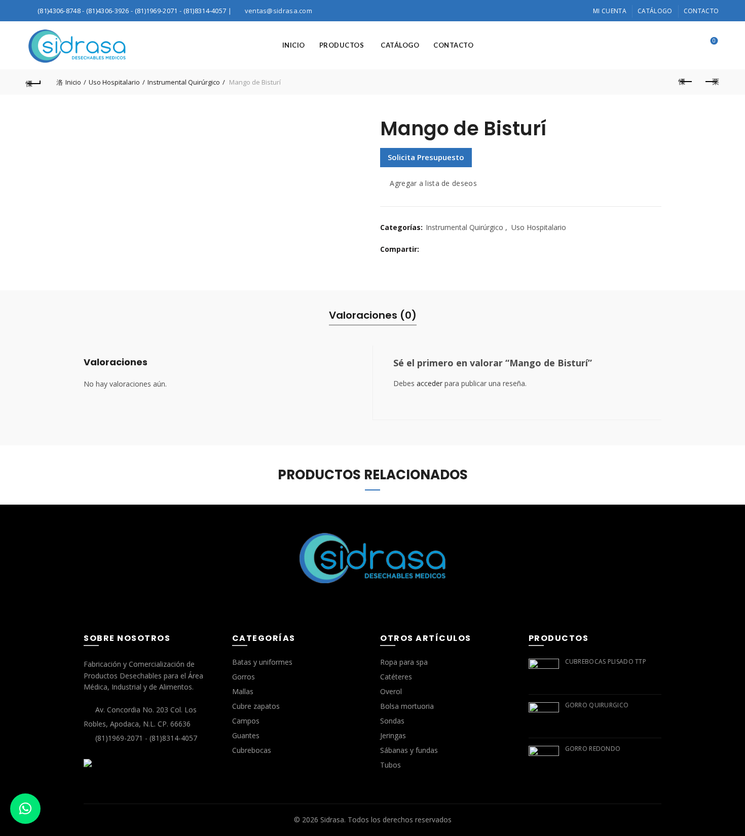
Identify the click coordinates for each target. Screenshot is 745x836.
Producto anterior (685, 82)
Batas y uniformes (262, 662)
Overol (391, 691)
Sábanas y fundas (409, 750)
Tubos (390, 765)
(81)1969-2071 (156, 10)
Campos (245, 721)
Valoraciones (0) (373, 315)
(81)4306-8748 (59, 10)
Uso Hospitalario (114, 82)
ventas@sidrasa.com (278, 10)
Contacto (701, 11)
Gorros (243, 676)
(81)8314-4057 (205, 10)
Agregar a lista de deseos (433, 183)
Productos (341, 45)
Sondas (392, 721)
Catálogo (655, 11)
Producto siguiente (711, 82)
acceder (429, 383)
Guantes (245, 735)
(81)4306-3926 (107, 10)
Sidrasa (332, 819)
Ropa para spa (404, 662)
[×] (25, 808)
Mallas (242, 691)
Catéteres (396, 676)
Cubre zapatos (256, 706)
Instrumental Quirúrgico (183, 82)
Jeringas (393, 735)
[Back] (34, 82)
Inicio (293, 45)
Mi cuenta (609, 11)
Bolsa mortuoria (407, 706)
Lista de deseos (714, 41)
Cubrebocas (251, 750)
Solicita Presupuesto (426, 157)
